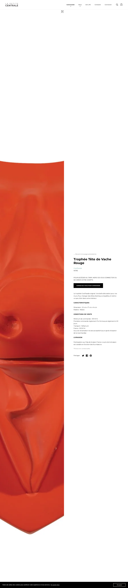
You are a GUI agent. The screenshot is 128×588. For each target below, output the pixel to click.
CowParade (78, 268)
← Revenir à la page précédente (85, 254)
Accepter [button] (119, 585)
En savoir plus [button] (55, 585)
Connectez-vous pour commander (88, 285)
